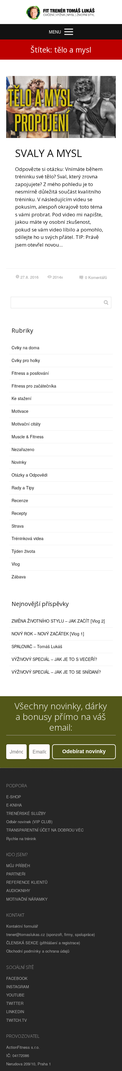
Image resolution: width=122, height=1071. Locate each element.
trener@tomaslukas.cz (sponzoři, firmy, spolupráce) (50, 934)
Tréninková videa (28, 538)
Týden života (23, 551)
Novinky (19, 462)
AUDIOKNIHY (18, 890)
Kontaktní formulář (22, 926)
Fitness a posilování (30, 373)
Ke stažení (21, 398)
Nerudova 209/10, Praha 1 (28, 1064)
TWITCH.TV (16, 1020)
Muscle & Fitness (28, 436)
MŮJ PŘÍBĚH (18, 865)
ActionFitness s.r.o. (23, 1047)
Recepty (19, 513)
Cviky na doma (25, 347)
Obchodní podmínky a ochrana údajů (37, 951)
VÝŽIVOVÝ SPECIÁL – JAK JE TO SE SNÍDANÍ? (56, 672)
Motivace (20, 411)
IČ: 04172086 (17, 1055)
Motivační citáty (26, 424)
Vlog (16, 564)
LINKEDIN (15, 1011)
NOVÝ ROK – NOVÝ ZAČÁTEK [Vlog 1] (48, 634)
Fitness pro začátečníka (34, 386)
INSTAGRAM (17, 986)
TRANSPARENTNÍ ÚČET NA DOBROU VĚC (45, 830)
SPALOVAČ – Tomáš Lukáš (37, 646)
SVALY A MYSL (48, 153)
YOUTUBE (15, 995)
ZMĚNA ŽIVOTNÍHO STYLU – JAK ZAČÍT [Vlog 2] (58, 621)
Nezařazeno (23, 449)
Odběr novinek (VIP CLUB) (29, 821)
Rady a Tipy (23, 488)
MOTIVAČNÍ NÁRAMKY (27, 899)
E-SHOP (13, 796)
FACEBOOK (17, 978)
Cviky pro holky (26, 360)
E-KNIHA (14, 805)
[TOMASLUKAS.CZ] (61, 12)
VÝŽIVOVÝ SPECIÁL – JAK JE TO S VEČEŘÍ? (54, 659)
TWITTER (14, 1003)
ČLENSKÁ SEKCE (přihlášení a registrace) (43, 942)
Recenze (20, 500)
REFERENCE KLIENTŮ (26, 882)
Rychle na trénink (21, 838)
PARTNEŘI (15, 874)
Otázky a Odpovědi (29, 475)
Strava (18, 526)
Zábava (19, 577)
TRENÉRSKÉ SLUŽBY (26, 813)
